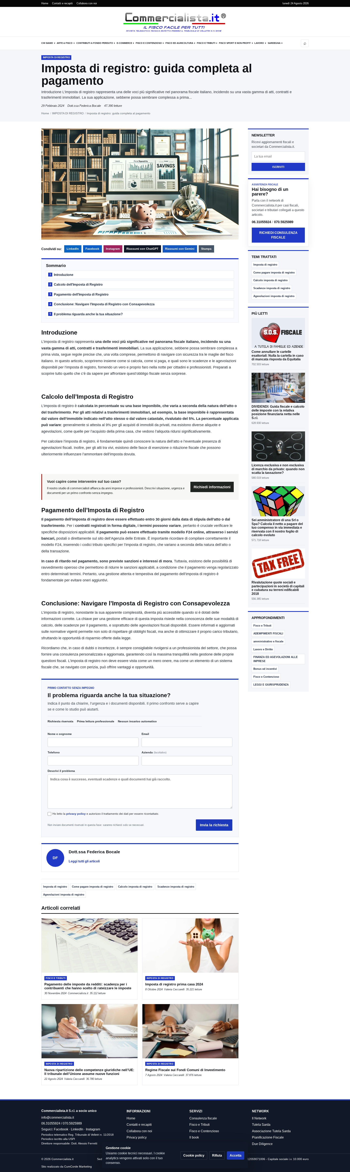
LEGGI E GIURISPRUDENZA (271, 684)
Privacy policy (137, 1137)
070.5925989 (283, 222)
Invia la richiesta (214, 825)
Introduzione (61, 275)
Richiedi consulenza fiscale (278, 235)
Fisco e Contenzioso (149, 43)
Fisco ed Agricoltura (179, 43)
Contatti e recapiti (62, 3)
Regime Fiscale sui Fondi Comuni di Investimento (185, 1070)
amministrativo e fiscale (268, 641)
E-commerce (124, 43)
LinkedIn (73, 248)
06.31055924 (261, 222)
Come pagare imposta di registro (92, 886)
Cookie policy (193, 1155)
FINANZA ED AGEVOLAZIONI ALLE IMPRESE (275, 659)
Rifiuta (217, 1155)
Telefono (54, 752)
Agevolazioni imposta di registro (63, 894)
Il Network (259, 1118)
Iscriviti (278, 167)
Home (44, 3)
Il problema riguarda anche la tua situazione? (86, 314)
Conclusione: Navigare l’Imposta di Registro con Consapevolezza (102, 304)
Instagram (113, 248)
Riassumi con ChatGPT (142, 248)
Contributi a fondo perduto (94, 43)
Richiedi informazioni (212, 487)
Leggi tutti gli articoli (84, 861)
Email (145, 734)
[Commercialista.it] (175, 22)
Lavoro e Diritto (263, 649)
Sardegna (274, 43)
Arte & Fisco (65, 43)
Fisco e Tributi (206, 43)
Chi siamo (47, 43)
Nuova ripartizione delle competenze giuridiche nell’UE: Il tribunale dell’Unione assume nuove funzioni (89, 1072)
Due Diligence (262, 1144)
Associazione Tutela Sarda (271, 1131)
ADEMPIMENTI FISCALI (268, 633)
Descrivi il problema (61, 770)
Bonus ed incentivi (265, 668)
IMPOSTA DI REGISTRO (68, 113)
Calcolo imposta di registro (135, 886)
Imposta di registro (55, 886)
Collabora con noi (87, 3)
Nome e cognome (60, 734)
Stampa (206, 248)
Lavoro (259, 43)
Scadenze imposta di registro (175, 886)
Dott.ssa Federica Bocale (84, 105)
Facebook (92, 248)
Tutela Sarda (261, 1124)
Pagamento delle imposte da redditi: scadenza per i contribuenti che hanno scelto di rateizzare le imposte (87, 986)
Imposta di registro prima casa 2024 (174, 984)
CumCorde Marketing (78, 1166)
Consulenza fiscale (203, 1118)
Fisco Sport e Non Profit (235, 43)
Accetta (235, 1155)
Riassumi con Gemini (179, 248)
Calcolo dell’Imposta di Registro (76, 284)
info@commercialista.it (57, 1117)
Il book (194, 1137)
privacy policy (76, 813)
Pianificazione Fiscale (268, 1137)
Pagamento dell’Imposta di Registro (79, 294)
